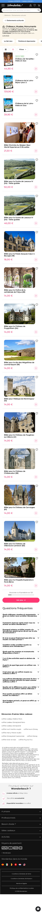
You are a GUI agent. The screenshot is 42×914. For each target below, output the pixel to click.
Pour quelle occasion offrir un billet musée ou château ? (17, 694)
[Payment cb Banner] (10, 848)
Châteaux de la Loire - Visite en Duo (24, 104)
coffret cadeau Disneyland (11, 725)
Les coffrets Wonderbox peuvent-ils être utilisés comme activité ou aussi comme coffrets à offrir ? (20, 680)
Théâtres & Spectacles (26, 41)
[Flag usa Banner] (23, 864)
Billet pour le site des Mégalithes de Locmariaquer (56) (19, 363)
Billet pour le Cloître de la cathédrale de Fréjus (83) (14, 291)
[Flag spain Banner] (2, 864)
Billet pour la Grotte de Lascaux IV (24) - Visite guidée (18, 182)
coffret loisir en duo (9, 739)
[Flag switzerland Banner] (15, 864)
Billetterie (7, 15)
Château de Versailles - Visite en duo (25, 60)
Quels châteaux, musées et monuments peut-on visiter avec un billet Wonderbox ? (20, 615)
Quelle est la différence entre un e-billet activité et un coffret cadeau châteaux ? (19, 688)
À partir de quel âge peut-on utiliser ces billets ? (19, 666)
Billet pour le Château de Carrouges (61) (19, 508)
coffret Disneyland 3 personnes (13, 736)
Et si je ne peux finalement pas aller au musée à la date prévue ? (19, 638)
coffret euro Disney (31, 729)
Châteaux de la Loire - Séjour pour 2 (24, 81)
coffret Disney (32, 736)
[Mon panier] (39, 5)
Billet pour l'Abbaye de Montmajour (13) (19, 400)
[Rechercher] (39, 10)
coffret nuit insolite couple (11, 729)
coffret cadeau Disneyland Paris (13, 722)
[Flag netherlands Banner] (19, 864)
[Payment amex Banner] (15, 848)
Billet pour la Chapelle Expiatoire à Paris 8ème (18, 581)
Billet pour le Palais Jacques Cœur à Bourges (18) (19, 255)
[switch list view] (13, 49)
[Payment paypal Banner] (4, 848)
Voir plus (19, 600)
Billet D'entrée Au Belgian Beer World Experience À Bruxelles (17, 146)
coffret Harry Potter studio (11, 732)
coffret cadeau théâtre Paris (12, 719)
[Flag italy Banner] (6, 864)
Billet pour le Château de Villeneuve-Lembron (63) (14, 545)
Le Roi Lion (8, 41)
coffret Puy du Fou (25, 739)
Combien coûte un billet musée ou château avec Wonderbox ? (17, 645)
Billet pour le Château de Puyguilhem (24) (14, 327)
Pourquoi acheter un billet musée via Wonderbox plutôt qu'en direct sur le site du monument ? (20, 631)
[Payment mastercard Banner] (20, 848)
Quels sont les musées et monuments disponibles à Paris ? (18, 652)
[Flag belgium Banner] (11, 864)
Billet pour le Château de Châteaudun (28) (14, 472)
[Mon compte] (31, 5)
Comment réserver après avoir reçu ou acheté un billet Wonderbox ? (19, 623)
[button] (38, 908)
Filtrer (21, 49)
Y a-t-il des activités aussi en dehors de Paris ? (19, 659)
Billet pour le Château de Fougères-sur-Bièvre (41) (19, 436)
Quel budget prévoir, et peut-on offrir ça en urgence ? (19, 701)
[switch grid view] (5, 49)
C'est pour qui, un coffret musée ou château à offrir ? (17, 672)
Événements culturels (19, 15)
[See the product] (36, 69)
